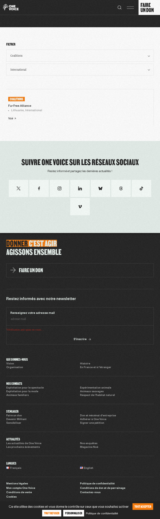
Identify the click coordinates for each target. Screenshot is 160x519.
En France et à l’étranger (95, 367)
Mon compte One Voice (20, 488)
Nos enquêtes (88, 443)
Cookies (11, 497)
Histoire (85, 364)
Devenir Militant (16, 419)
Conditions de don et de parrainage (102, 488)
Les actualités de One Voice (23, 443)
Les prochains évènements (23, 447)
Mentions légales (17, 484)
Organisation (14, 367)
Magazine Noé (89, 447)
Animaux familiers (17, 395)
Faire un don (14, 416)
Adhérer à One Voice (93, 419)
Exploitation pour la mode (22, 391)
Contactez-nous (90, 492)
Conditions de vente (19, 492)
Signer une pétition (92, 423)
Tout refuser (51, 513)
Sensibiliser (13, 423)
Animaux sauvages (92, 391)
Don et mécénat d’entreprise (98, 416)
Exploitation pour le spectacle (25, 388)
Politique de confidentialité (97, 484)
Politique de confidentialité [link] (102, 513)
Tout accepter (142, 506)
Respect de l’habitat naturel (97, 395)
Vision (10, 364)
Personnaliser (73, 513)
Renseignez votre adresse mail (32, 313)
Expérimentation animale (95, 388)
